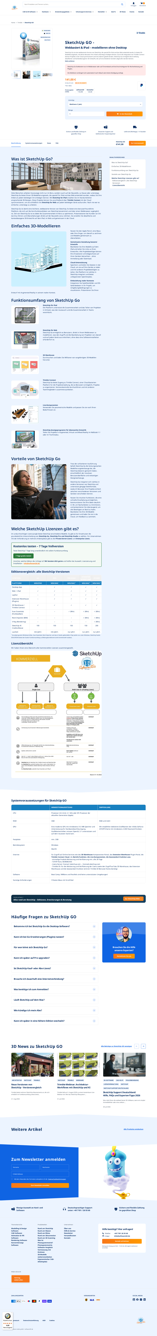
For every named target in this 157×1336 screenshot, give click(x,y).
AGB (44, 1320)
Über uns (67, 1228)
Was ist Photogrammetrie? (45, 1241)
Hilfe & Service (69, 1231)
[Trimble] (141, 33)
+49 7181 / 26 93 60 (82, 1210)
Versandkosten (70, 1235)
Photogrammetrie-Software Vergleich (45, 1246)
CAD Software (16, 1233)
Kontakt (67, 1238)
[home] (14, 7)
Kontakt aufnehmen (122, 1241)
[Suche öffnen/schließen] (122, 4)
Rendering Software (19, 1240)
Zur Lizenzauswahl (137, 143)
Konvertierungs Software (17, 1244)
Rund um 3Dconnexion (47, 1235)
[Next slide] (51, 75)
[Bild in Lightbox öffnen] (31, 48)
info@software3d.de (32, 563)
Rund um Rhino (44, 1233)
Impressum (15, 1320)
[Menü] (11, 1313)
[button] (143, 4)
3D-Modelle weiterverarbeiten (45, 1255)
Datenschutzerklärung (31, 1320)
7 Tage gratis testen (23, 556)
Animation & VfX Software (17, 1236)
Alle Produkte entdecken (133, 1129)
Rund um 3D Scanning (46, 1238)
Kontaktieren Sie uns (124, 956)
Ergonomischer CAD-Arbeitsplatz (46, 1260)
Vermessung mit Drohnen (44, 1251)
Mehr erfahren (69, 61)
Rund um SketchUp (45, 1228)
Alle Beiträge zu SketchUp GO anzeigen (116, 1046)
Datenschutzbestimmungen (57, 1179)
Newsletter (68, 1233)
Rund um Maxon (44, 1231)
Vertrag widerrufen (18, 1279)
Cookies (52, 1320)
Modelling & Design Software (19, 1229)
